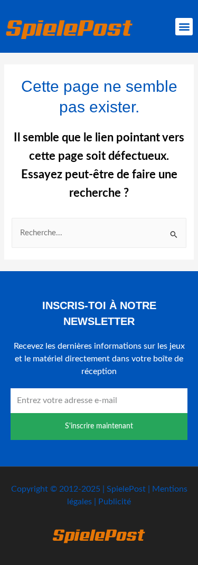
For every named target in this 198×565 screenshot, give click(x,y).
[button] (184, 26)
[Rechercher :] (99, 233)
